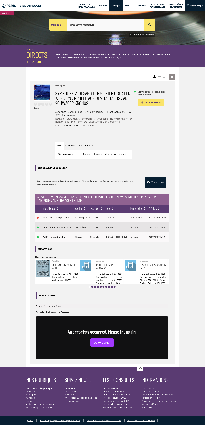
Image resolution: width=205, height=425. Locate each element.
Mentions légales (150, 404)
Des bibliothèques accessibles (157, 394)
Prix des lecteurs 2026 (114, 398)
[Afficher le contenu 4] (98, 287)
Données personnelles (164, 401)
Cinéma (30, 398)
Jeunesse (31, 401)
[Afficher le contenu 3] (95, 287)
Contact (152, 388)
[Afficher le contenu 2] (92, 287)
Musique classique (93, 154)
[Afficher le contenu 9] (112, 287)
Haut (140, 368)
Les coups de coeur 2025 (116, 401)
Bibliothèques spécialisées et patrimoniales (60, 420)
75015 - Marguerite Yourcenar (57, 227)
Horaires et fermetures (115, 391)
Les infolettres (72, 401)
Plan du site (147, 407)
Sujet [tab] (59, 145)
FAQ (143, 388)
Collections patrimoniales (40, 404)
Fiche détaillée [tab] (85, 145)
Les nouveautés (111, 388)
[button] (195, 5)
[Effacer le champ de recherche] (142, 25)
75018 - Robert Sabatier (54, 237)
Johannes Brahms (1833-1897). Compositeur (79, 112)
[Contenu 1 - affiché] (90, 287)
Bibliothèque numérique (39, 407)
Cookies (145, 401)
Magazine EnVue (150, 391)
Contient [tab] (70, 145)
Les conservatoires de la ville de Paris (104, 420)
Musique (31, 394)
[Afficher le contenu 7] (106, 287)
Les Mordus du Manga (115, 404)
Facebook (70, 388)
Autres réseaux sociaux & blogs (81, 398)
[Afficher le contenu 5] (101, 287)
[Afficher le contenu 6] (103, 287)
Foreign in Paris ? (150, 398)
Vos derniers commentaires (118, 407)
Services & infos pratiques (39, 388)
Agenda (30, 391)
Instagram (70, 391)
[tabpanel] (93, 154)
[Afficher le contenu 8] (109, 287)
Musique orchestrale (115, 154)
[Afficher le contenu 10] (115, 287)
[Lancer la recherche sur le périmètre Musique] (149, 25)
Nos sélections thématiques (118, 394)
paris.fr (30, 420)
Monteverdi (72, 125)
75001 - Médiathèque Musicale (57, 217)
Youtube (69, 394)
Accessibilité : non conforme (141, 420)
